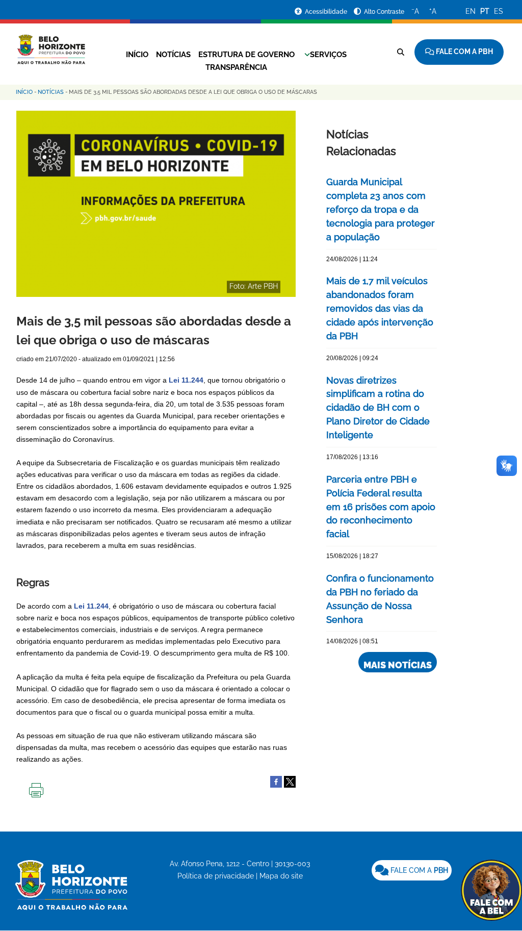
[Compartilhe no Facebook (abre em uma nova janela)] (276, 781)
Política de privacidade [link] (215, 876)
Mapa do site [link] (281, 876)
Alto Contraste (384, 11)
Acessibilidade (327, 11)
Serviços (328, 54)
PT (484, 11)
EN (470, 11)
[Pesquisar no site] (400, 52)
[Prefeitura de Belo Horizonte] (50, 43)
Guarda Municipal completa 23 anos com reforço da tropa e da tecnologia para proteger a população (380, 209)
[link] (412, 870)
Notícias (173, 54)
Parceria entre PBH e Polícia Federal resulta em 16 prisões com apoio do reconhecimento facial (380, 507)
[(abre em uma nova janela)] (290, 781)
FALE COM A (418, 870)
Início (137, 54)
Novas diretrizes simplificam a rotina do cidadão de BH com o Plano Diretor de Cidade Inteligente (378, 408)
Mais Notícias (397, 665)
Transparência (236, 67)
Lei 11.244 (91, 606)
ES (498, 11)
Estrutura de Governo (246, 54)
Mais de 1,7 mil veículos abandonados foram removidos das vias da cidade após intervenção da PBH (379, 308)
